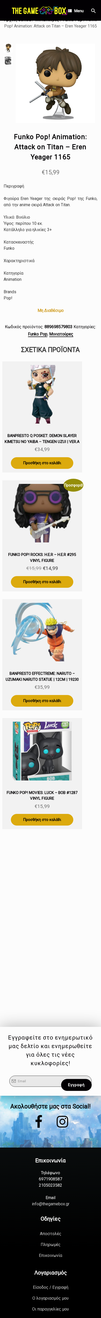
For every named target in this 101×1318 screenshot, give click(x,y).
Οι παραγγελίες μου (50, 1309)
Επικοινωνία (50, 1255)
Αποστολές (50, 1233)
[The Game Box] (39, 10)
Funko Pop (37, 334)
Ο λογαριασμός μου (50, 1298)
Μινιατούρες (61, 334)
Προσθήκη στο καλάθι (42, 463)
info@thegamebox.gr (50, 1203)
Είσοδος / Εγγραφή (50, 1287)
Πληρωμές (51, 1244)
